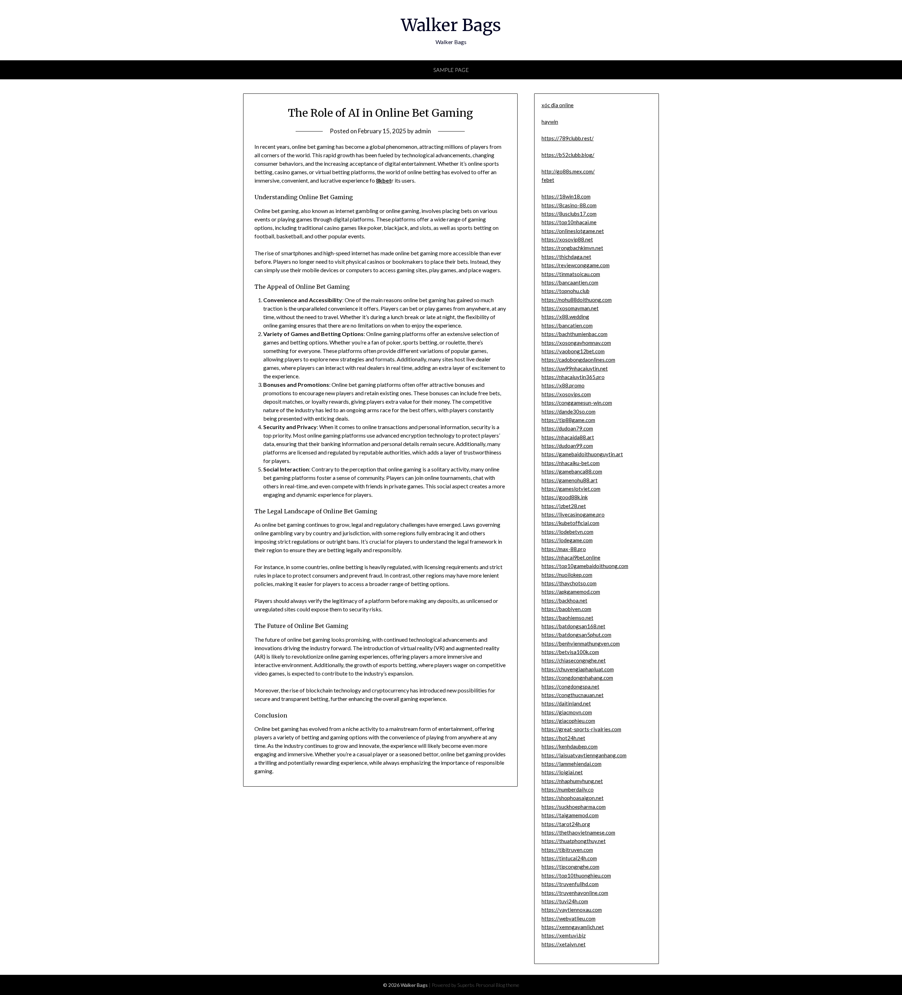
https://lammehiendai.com (571, 764)
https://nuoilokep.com (567, 575)
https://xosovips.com (566, 394)
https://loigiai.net (562, 772)
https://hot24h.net (563, 738)
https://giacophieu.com (568, 721)
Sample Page (451, 70)
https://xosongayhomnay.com (576, 343)
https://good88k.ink (565, 497)
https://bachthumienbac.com (574, 334)
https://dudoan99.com (567, 445)
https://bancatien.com (567, 325)
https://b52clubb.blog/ (568, 155)
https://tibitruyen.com (567, 850)
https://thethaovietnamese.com (578, 832)
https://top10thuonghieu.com (576, 875)
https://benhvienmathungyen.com (581, 643)
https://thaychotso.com (569, 583)
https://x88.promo (563, 385)
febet (548, 180)
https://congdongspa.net (570, 686)
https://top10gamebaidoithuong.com (585, 566)
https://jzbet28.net (564, 506)
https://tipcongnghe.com (570, 866)
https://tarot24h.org (566, 824)
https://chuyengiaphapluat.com (578, 669)
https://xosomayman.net (570, 308)
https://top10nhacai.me (569, 222)
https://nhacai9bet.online (571, 557)
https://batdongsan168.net (573, 626)
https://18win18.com (566, 196)
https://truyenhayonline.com (575, 893)
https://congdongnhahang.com (577, 677)
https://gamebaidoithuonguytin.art (582, 454)
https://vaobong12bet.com (573, 351)
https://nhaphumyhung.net (572, 781)
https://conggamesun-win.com (577, 402)
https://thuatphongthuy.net (574, 841)
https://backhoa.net (564, 600)
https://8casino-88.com (569, 205)
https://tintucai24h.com (569, 858)
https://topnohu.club (565, 291)
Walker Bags (451, 25)
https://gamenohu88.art (570, 480)
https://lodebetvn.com (567, 532)
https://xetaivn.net (564, 944)
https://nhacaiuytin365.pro (573, 377)
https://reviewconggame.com (576, 265)
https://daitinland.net (566, 703)
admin (423, 131)
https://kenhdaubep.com (570, 746)
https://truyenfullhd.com (570, 884)
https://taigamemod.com (570, 815)
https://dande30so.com (568, 411)
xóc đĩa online (558, 105)
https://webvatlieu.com (568, 918)
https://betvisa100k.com (570, 652)
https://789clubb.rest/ (568, 138)
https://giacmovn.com (567, 712)
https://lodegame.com (567, 540)
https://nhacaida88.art (568, 437)
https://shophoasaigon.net (573, 798)
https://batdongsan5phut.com (576, 634)
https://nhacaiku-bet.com (571, 463)
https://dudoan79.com (567, 428)
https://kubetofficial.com (570, 523)
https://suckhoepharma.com (574, 807)
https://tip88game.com (568, 420)
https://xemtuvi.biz (564, 935)
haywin (550, 121)
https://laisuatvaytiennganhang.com (584, 755)
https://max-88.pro (564, 549)
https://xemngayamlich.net (573, 927)
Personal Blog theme (497, 985)
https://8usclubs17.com (569, 213)
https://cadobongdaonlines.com (578, 359)
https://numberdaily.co (568, 789)
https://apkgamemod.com (571, 591)
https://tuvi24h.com (565, 901)
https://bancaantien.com (570, 282)
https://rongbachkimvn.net (572, 248)
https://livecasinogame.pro (573, 514)
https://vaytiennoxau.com (572, 910)
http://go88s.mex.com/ (568, 171)
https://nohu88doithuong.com (577, 300)
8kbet (383, 180)
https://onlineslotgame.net (573, 231)
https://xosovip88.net (567, 239)
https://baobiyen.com (566, 609)
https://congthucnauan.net (573, 695)
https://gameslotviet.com (571, 489)
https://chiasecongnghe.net (574, 660)
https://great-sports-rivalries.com (581, 729)
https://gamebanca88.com (572, 471)
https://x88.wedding (565, 316)
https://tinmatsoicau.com (571, 274)
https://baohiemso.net (567, 618)
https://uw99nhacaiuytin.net (575, 368)
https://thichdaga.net (566, 257)
